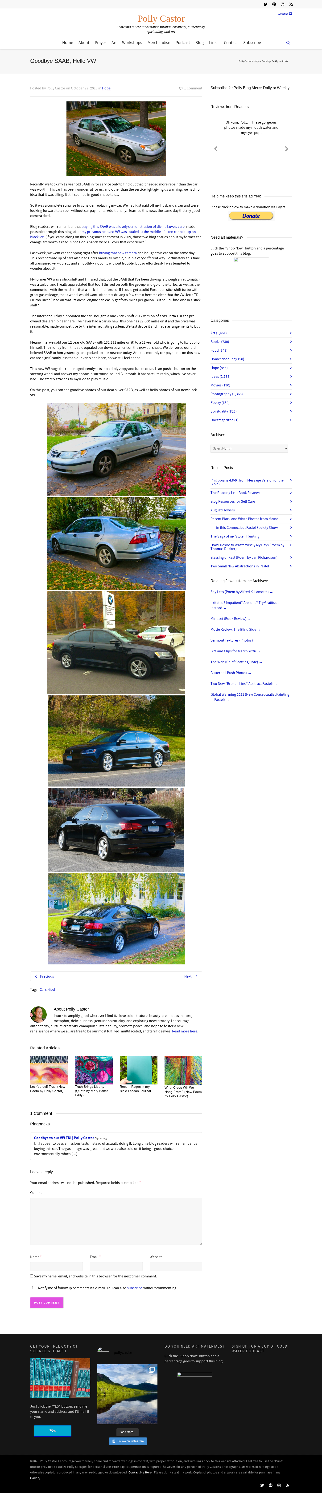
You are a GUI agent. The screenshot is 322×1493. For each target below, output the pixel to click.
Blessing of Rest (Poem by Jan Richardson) (244, 557)
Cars (43, 989)
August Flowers (223, 510)
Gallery (35, 1478)
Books (220, 341)
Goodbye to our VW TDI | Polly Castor (64, 1137)
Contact (231, 42)
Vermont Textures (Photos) (234, 640)
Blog (199, 42)
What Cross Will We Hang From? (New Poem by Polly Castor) (183, 1092)
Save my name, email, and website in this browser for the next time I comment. (95, 1276)
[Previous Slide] (216, 148)
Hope (106, 88)
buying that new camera (118, 253)
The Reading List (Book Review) (235, 492)
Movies (220, 385)
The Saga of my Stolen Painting (235, 536)
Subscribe (282, 14)
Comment (38, 1192)
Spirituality (224, 411)
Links (214, 42)
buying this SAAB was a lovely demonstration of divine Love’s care (133, 226)
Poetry (220, 402)
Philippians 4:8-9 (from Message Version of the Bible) (247, 482)
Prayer (100, 42)
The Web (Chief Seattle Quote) (237, 662)
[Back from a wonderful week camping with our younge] (127, 1394)
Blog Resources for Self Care (233, 501)
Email (94, 1257)
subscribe (135, 1288)
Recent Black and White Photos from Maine (244, 519)
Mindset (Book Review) (231, 618)
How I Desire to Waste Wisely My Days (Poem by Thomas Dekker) (247, 547)
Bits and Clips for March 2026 (235, 651)
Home (67, 42)
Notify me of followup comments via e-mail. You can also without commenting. (107, 1288)
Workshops (132, 42)
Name (34, 1257)
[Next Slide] (286, 148)
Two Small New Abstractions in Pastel (240, 566)
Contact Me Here (140, 1472)
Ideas (221, 376)
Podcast (183, 42)
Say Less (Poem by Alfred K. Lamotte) (242, 592)
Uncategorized (225, 420)
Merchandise (159, 42)
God (51, 989)
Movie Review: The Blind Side (236, 629)
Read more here (184, 1031)
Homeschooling (227, 359)
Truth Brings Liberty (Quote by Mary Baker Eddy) (91, 1091)
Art (114, 42)
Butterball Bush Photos (231, 672)
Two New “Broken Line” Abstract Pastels (244, 683)
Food (219, 350)
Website (156, 1257)
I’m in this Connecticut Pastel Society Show (244, 527)
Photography (227, 394)
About (83, 42)
